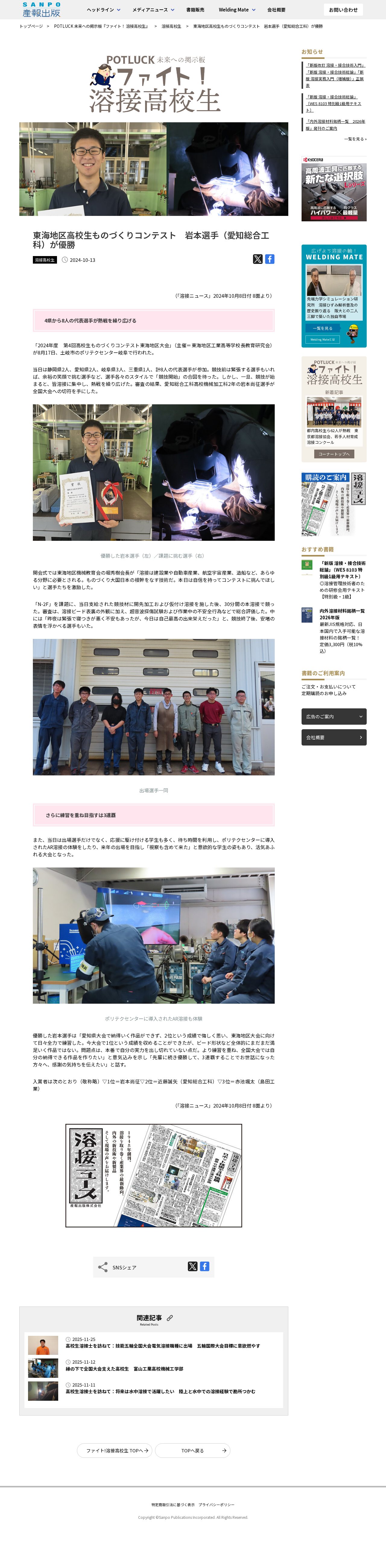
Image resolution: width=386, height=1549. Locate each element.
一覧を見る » (355, 139)
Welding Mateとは (323, 339)
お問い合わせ (343, 9)
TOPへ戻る (192, 1450)
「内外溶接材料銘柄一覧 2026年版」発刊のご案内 (335, 124)
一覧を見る (323, 328)
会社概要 (276, 9)
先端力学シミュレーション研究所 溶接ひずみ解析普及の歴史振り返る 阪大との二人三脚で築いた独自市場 (332, 307)
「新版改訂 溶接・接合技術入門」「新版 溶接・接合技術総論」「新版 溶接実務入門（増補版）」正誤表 (335, 75)
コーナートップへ (334, 454)
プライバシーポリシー (216, 1504)
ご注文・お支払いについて (329, 686)
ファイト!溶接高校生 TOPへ (114, 1450)
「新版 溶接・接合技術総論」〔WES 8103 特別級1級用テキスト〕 (333, 103)
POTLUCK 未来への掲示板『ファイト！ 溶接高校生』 (102, 26)
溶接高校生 (172, 26)
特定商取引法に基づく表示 (173, 1504)
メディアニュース (150, 9)
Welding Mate (234, 9)
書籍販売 (195, 9)
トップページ (31, 26)
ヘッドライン (100, 9)
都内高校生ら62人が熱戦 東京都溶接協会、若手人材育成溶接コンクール (332, 436)
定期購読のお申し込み (324, 693)
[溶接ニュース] (334, 534)
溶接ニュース (194, 295)
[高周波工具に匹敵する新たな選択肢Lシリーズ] (334, 219)
